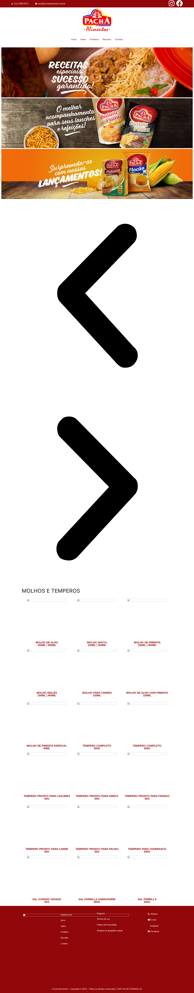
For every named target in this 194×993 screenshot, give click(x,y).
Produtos (94, 39)
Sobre (83, 39)
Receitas (107, 39)
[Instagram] (171, 3)
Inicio (73, 39)
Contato (119, 39)
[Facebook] (179, 3)
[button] (97, 296)
